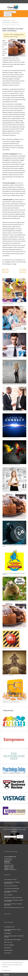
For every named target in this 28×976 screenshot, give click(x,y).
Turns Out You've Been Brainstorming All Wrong (12, 491)
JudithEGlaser (11, 868)
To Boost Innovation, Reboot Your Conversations (12, 648)
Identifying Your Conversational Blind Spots (11, 701)
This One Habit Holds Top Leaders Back (10, 357)
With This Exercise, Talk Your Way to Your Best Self (12, 411)
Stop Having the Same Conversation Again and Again (13, 601)
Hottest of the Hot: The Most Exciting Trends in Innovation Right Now (14, 574)
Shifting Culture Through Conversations (13, 726)
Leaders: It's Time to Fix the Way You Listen (11, 438)
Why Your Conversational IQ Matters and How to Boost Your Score (14, 546)
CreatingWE (11, 866)
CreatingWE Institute (12, 869)
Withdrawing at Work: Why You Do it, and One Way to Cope (14, 384)
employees (5, 85)
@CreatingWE (11, 865)
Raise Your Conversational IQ (8, 675)
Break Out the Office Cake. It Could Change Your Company (14, 518)
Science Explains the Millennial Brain (10, 330)
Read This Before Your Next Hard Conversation (12, 628)
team (17, 60)
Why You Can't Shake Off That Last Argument (11, 464)
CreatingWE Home (6, 970)
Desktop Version (6, 974)
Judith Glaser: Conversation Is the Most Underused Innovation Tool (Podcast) (12, 303)
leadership (5, 72)
